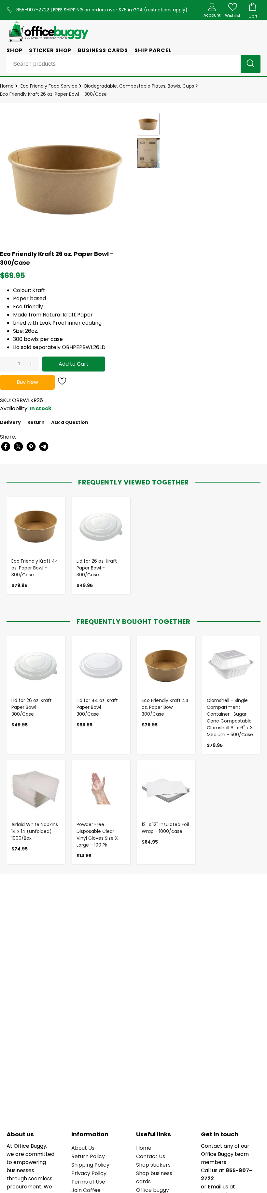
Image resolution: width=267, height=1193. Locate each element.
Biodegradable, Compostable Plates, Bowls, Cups (139, 86)
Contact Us (150, 1156)
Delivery (10, 422)
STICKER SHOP (50, 50)
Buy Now (27, 382)
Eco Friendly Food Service (49, 86)
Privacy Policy (88, 1173)
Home (7, 86)
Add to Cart (74, 364)
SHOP (14, 50)
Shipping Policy (90, 1165)
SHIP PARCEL (153, 50)
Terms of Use (88, 1182)
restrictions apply (165, 10)
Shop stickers (153, 1165)
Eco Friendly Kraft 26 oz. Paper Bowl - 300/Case (53, 94)
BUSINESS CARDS (103, 50)
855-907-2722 (33, 10)
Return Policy (88, 1156)
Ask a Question (69, 422)
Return (36, 422)
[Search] (250, 64)
